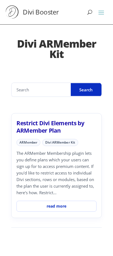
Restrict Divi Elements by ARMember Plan (50, 126)
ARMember (28, 142)
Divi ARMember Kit (60, 142)
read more (56, 206)
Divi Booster (41, 11)
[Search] (89, 12)
